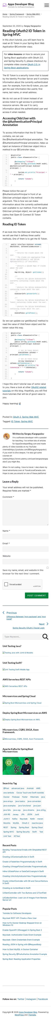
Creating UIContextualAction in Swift (18, 857)
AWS (38, 788)
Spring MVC (27, 421)
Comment (8, 497)
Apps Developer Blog (28, 1012)
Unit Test (7, 836)
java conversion (34, 801)
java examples (9, 805)
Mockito (6, 823)
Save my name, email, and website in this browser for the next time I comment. (23, 572)
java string (41, 810)
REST (5, 827)
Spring (13, 827)
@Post (6, 788)
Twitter (20, 999)
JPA (22, 814)
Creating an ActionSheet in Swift (16, 888)
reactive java (37, 823)
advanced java (18, 788)
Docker (6, 797)
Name (6, 530)
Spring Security (23, 832)
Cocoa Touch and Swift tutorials (30, 792)
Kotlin (32, 819)
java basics (20, 801)
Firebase (15, 797)
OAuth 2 (17, 417)
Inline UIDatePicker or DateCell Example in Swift (23, 871)
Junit (37, 814)
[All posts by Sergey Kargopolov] (7, 436)
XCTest (17, 836)
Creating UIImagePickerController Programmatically (25, 866)
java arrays (8, 801)
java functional (24, 805)
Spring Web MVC (30, 417)
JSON (29, 814)
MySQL (16, 823)
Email (6, 543)
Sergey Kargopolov (34, 433)
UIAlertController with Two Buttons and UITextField (24, 893)
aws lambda (8, 792)
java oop (17, 810)
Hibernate (34, 797)
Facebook (43, 999)
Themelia (32, 1015)
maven (40, 819)
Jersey (15, 814)
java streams (28, 810)
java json (37, 805)
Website (6, 556)
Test (41, 832)
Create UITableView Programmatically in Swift (22, 862)
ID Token (15, 421)
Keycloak (24, 819)
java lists (7, 810)
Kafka (14, 819)
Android (30, 788)
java (43, 797)
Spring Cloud (37, 827)
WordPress (19, 1015)
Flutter (25, 797)
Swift (34, 832)
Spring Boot (24, 827)
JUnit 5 (6, 819)
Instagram (31, 999)
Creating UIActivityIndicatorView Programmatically (24, 876)
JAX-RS (6, 814)
